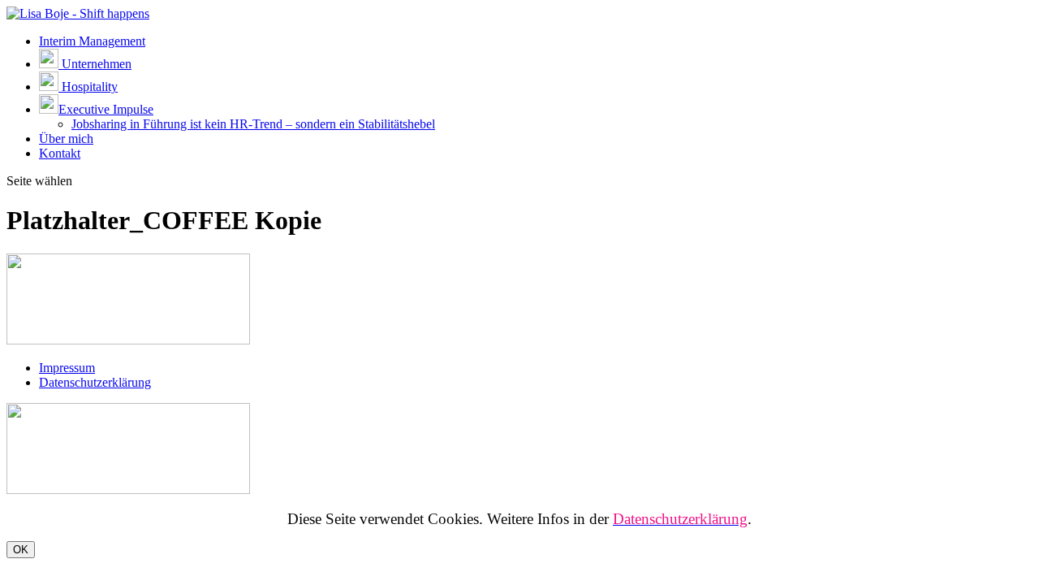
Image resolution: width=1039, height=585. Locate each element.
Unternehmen (94, 64)
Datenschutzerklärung (95, 382)
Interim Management (92, 41)
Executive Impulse (105, 109)
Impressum (67, 368)
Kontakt (59, 153)
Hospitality (88, 86)
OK (20, 550)
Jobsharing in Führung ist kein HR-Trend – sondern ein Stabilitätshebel (253, 124)
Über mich (66, 138)
